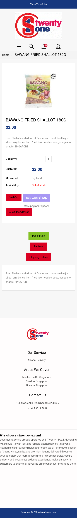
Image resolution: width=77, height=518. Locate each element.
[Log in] (58, 47)
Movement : (13, 178)
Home (5, 55)
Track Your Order (38, 4)
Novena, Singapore (36, 385)
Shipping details (39, 257)
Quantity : (11, 158)
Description (38, 235)
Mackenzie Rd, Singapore (36, 377)
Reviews (38, 246)
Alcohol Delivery (37, 360)
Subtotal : (11, 169)
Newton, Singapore (36, 381)
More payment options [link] (36, 206)
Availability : (13, 185)
